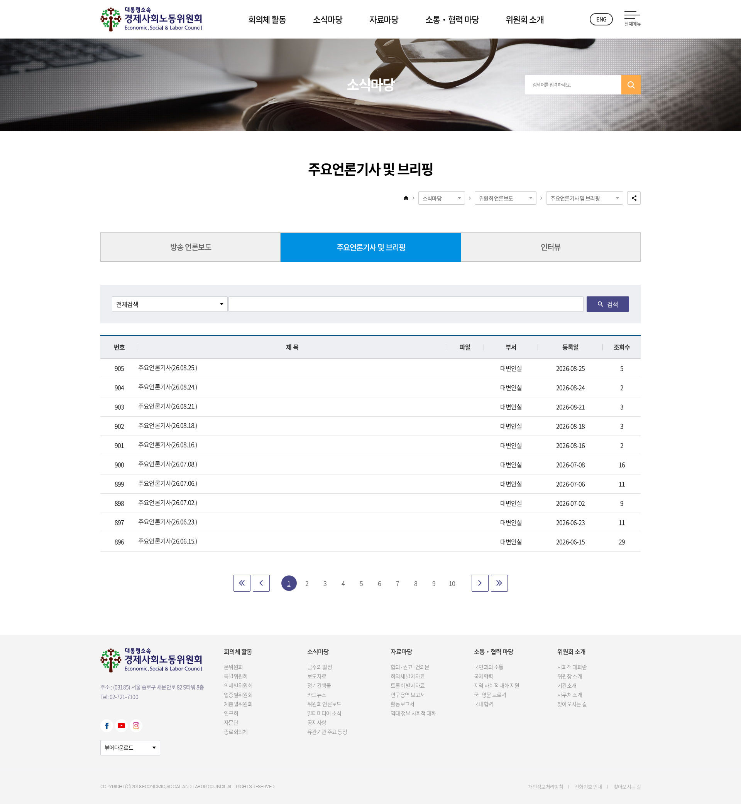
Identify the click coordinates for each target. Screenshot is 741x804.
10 (452, 583)
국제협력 (483, 676)
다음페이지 (480, 583)
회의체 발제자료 (408, 676)
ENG (601, 19)
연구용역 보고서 (408, 694)
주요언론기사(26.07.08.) (167, 463)
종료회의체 (236, 731)
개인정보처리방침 (545, 786)
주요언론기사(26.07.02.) (167, 502)
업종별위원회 (238, 694)
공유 (634, 198)
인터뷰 (550, 246)
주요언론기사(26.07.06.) (167, 483)
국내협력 (483, 703)
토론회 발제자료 (408, 685)
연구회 (231, 713)
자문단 (231, 722)
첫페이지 (241, 583)
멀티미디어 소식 (324, 713)
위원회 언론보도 (496, 198)
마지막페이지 (499, 583)
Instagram (136, 725)
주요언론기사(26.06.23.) (167, 521)
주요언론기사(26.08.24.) (167, 386)
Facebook (106, 725)
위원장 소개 (569, 676)
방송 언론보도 (190, 246)
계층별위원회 (238, 703)
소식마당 (327, 19)
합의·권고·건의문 (410, 666)
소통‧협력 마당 (452, 19)
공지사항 (316, 722)
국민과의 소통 (488, 666)
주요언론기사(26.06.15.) (167, 541)
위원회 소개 (524, 19)
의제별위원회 (238, 685)
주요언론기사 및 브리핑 (575, 198)
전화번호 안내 (588, 786)
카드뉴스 (316, 694)
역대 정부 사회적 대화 (413, 713)
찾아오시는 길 (572, 703)
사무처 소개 (569, 694)
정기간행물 (319, 685)
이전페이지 (261, 583)
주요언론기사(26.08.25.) (167, 367)
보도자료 (316, 676)
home (406, 197)
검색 (631, 84)
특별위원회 (236, 676)
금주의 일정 (319, 666)
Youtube (121, 725)
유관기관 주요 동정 (327, 731)
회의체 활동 (267, 19)
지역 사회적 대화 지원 (496, 685)
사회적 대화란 (572, 666)
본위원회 (233, 666)
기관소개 (566, 685)
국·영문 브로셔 (490, 694)
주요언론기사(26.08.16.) (167, 444)
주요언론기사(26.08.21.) (167, 406)
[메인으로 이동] (151, 17)
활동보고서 (402, 703)
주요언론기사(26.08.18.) (167, 425)
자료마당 (384, 19)
